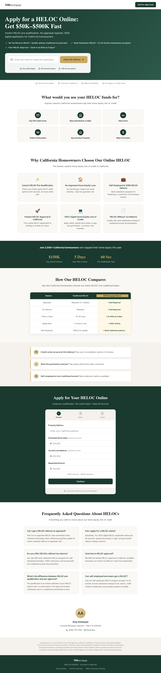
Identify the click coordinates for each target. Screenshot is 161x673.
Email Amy (91, 630)
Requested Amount (56, 463)
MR (13, 5)
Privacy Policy (61, 669)
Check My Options (72, 59)
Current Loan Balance (64, 450)
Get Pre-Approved (145, 5)
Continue (80, 481)
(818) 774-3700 (75, 630)
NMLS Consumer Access (95, 669)
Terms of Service (76, 669)
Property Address (56, 425)
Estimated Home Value (64, 438)
